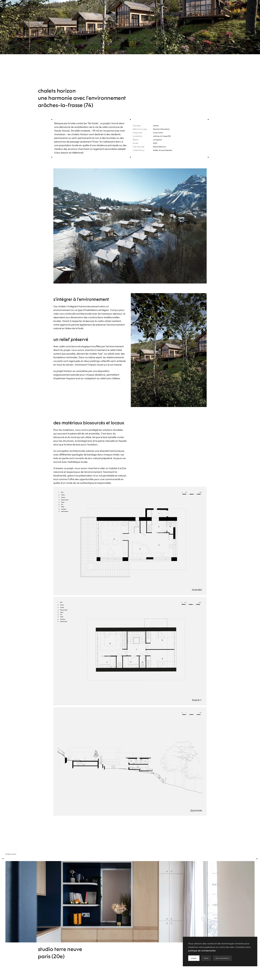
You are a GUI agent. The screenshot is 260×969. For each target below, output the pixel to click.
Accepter (194, 958)
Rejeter (206, 958)
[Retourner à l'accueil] (49, 8)
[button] (217, 8)
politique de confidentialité (201, 951)
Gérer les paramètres (222, 958)
